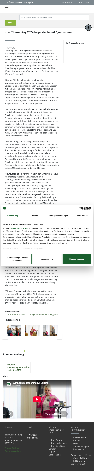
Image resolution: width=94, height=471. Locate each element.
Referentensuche (81, 437)
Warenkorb (67, 2)
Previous (5, 336)
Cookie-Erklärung (81, 458)
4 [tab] (33, 351)
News (75, 443)
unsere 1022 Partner (19, 228)
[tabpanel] (14, 330)
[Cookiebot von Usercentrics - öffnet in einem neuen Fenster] (80, 208)
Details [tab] (35, 216)
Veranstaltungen (81, 446)
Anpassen (45, 259)
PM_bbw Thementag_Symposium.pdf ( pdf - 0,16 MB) (18, 367)
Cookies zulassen (76, 259)
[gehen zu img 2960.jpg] (32, 330)
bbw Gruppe (57, 440)
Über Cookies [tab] (82, 216)
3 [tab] (30, 351)
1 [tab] (24, 351)
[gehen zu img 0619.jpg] (14, 330)
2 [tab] (27, 351)
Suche (9, 22)
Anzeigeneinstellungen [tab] (58, 216)
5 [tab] (36, 351)
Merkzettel (84, 2)
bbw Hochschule (59, 443)
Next (59, 336)
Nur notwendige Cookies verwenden (17, 259)
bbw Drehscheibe (55, 453)
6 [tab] (39, 351)
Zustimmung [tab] (12, 216)
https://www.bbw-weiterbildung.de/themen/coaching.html (31, 314)
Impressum (78, 449)
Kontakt (77, 440)
